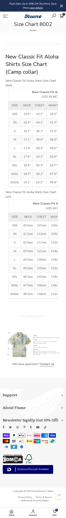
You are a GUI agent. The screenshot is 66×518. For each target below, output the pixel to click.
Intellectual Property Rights (35, 500)
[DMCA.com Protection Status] (13, 462)
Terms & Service (44, 497)
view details (36, 8)
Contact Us (47, 364)
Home (33, 30)
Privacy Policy (25, 497)
